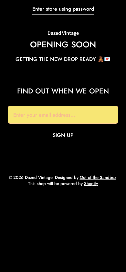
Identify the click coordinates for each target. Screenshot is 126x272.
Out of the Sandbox (98, 177)
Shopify (91, 183)
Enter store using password (63, 9)
